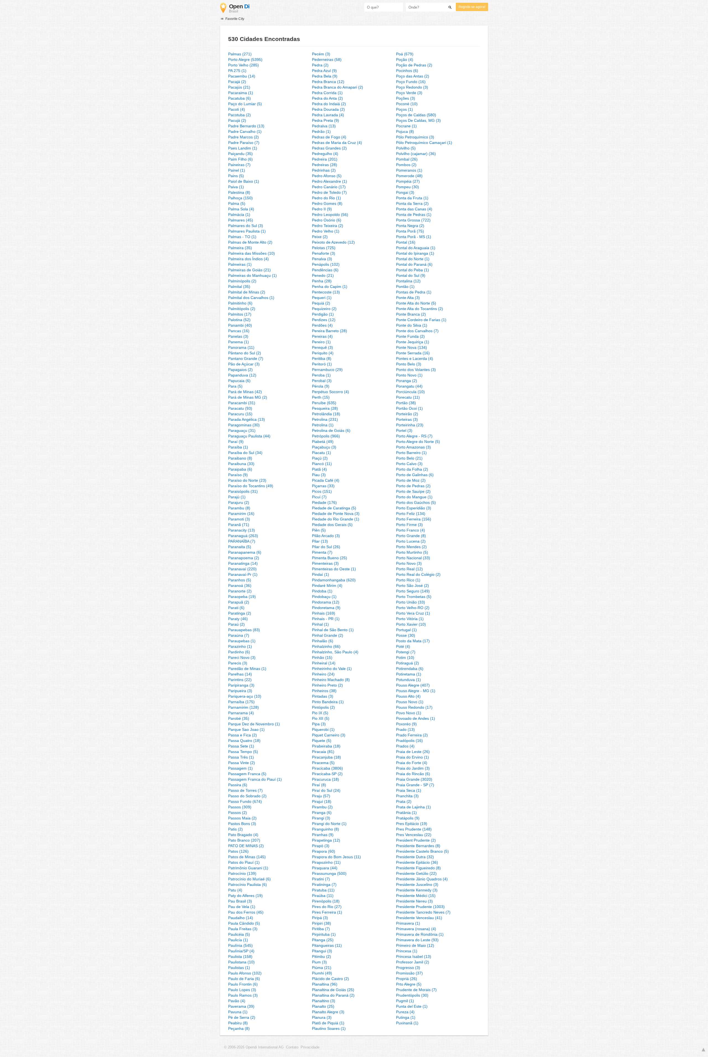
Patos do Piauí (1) (244, 862)
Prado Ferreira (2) (412, 735)
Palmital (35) (239, 286)
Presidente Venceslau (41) (419, 918)
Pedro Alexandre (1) (329, 181)
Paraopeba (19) (242, 596)
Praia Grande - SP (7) (415, 785)
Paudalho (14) (240, 918)
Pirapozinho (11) (326, 862)
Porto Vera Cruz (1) (413, 613)
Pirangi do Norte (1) (329, 823)
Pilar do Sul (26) (326, 547)
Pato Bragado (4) (243, 834)
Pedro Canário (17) (329, 187)
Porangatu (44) (409, 386)
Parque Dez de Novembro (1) (254, 724)
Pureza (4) (405, 1012)
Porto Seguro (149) (413, 591)
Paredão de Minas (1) (247, 668)
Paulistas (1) (239, 967)
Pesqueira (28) (325, 408)
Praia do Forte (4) (411, 762)
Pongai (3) (405, 192)
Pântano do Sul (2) (244, 353)
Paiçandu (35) (240, 153)
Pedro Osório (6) (326, 220)
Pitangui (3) (322, 951)
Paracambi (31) (241, 403)
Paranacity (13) (241, 530)
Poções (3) (405, 98)
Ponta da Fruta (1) (412, 198)
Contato (292, 1047)
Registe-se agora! (472, 7)
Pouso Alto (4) (408, 696)
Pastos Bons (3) (242, 823)
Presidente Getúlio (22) (416, 873)
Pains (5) (236, 176)
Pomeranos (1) (409, 170)
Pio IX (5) (320, 713)
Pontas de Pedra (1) (413, 292)
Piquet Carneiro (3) (328, 735)
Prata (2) (404, 801)
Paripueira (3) (240, 691)
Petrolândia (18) (326, 414)
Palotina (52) (239, 320)
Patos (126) (238, 851)
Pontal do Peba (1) (412, 270)
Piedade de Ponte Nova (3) (336, 513)
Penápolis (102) (326, 264)
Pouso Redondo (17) (414, 707)
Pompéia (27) (408, 181)
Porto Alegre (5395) (245, 59)
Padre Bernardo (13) (246, 126)
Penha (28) (322, 281)
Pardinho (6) (239, 652)
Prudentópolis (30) (412, 995)
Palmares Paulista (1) (247, 231)
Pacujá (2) (237, 120)
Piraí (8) (319, 785)
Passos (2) (237, 812)
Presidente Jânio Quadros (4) (422, 879)
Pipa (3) (319, 724)
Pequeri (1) (322, 297)
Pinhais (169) (323, 613)
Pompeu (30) (407, 187)
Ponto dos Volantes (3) (416, 369)
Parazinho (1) (240, 646)
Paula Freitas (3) (242, 929)
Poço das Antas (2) (412, 76)
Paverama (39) (241, 1006)
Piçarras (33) (323, 486)
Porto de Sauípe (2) (413, 491)
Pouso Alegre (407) (413, 685)
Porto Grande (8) (411, 535)
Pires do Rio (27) (327, 906)
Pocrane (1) (406, 126)
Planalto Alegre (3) (328, 1012)
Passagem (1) (240, 768)
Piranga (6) (322, 812)
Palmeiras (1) (240, 264)
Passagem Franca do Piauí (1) (255, 779)
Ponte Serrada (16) (413, 353)
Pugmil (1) (405, 1001)
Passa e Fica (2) (242, 735)
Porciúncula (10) (410, 392)
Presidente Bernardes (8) (418, 846)
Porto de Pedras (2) (413, 486)
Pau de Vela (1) (241, 906)
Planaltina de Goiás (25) (333, 990)
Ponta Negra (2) (410, 225)
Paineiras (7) (239, 165)
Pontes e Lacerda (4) (414, 358)
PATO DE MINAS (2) (246, 846)
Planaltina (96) (324, 984)
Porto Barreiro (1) (411, 452)
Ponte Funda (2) (410, 336)
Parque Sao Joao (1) (246, 729)
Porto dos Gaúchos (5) (416, 502)
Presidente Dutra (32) (415, 857)
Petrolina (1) (323, 425)
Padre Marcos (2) (243, 137)
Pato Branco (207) (244, 840)
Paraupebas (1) (242, 641)
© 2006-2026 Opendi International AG (254, 1047)
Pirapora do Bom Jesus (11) (336, 857)
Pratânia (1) (406, 812)
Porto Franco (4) (410, 530)
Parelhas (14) (240, 674)
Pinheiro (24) (323, 674)
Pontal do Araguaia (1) (415, 248)
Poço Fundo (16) (411, 81)
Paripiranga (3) (241, 685)
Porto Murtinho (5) (412, 552)
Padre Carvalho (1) (245, 131)
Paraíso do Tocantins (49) (250, 486)
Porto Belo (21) (409, 458)
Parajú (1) (237, 497)
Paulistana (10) (241, 962)
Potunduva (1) (408, 679)
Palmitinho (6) (240, 303)
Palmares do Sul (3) (245, 225)
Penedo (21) (323, 275)
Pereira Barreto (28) (329, 331)
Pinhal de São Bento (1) (333, 630)
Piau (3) (319, 475)
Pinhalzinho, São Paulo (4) (335, 652)
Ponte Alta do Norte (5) (416, 303)
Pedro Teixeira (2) (327, 225)
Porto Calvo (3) (409, 464)
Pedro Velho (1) (325, 231)
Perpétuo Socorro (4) (330, 392)
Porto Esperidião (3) (413, 508)
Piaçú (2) (320, 458)
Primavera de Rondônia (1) (420, 934)
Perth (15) (321, 397)
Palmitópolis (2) (241, 308)
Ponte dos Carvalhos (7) (417, 331)
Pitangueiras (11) (327, 945)
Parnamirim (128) (243, 707)
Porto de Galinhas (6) (415, 475)
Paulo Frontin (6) (243, 984)
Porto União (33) (410, 602)
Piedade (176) (324, 502)
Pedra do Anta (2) (327, 98)
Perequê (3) (322, 347)
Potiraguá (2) (407, 663)
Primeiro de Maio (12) (415, 945)
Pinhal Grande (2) (327, 635)
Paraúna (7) (238, 635)
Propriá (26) (406, 978)
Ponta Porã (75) (410, 231)
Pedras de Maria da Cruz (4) (337, 142)
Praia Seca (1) (408, 790)
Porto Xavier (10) (411, 624)
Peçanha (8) (239, 1028)
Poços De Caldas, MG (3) (418, 120)
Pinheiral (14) (323, 663)
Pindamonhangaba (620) (334, 580)
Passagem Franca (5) (247, 774)
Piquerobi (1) (323, 729)
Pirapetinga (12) (326, 840)
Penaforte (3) (323, 253)
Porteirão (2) (407, 414)
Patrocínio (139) (242, 873)
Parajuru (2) (238, 502)
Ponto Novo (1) (409, 375)
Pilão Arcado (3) (326, 535)
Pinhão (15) (322, 657)
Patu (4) (235, 890)
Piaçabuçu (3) (324, 447)
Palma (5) (236, 203)
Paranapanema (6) (244, 552)
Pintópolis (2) (323, 707)
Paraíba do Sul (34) (245, 452)
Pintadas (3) (322, 696)
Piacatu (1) (321, 452)
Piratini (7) (321, 879)
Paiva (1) (236, 187)
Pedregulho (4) (325, 153)
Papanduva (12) (242, 375)
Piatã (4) (319, 469)
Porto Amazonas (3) (413, 447)
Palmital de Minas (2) (246, 292)
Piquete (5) (321, 740)
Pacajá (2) (237, 81)
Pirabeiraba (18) (326, 746)
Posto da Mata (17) (413, 641)
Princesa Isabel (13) (413, 956)
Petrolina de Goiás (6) (331, 430)
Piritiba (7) (321, 929)
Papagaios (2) (240, 369)
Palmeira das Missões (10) (251, 253)
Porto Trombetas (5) (413, 596)
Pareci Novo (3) (242, 657)
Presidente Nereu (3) (414, 901)
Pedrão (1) (321, 131)
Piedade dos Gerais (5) (332, 524)
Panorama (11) (241, 347)
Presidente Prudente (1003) (420, 906)
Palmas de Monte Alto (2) (250, 242)
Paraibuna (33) (241, 464)
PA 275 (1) (237, 70)
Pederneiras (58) (327, 59)
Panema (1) (238, 342)
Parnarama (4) (241, 713)
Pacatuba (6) (239, 98)
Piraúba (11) (323, 895)
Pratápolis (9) (408, 818)
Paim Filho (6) (240, 159)
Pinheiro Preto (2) (327, 685)
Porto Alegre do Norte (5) (418, 441)
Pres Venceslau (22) (413, 834)
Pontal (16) (405, 242)
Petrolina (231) (325, 419)
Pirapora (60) (323, 851)
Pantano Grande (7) (245, 358)
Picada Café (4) (325, 480)
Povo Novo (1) (408, 713)
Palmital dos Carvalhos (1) (251, 297)
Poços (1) (404, 109)
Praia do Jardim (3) (413, 768)
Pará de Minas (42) (245, 392)
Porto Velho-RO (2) (413, 607)
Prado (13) (405, 729)
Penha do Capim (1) (329, 286)
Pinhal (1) (320, 624)
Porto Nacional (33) (413, 558)
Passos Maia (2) (242, 818)
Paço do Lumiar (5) (245, 104)
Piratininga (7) (324, 884)
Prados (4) (405, 746)
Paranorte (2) (240, 591)
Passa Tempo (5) (243, 751)
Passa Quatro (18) (244, 740)
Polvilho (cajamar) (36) (416, 153)
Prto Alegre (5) (408, 984)
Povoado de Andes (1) (415, 718)
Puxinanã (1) (407, 1023)
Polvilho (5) (406, 148)
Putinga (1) (405, 1017)
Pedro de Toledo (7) (329, 192)
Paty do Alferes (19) (245, 895)
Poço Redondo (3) (412, 87)
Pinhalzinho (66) (326, 646)
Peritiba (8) (321, 358)
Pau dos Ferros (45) (246, 912)
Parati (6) (236, 607)
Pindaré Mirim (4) (327, 585)
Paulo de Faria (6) (244, 978)
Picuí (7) (319, 497)
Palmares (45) (240, 220)
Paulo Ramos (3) (243, 995)
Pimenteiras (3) (325, 563)
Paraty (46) (238, 619)
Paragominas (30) (244, 425)
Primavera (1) (408, 923)
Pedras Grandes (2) (329, 148)
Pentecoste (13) (326, 292)
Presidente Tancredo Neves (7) (423, 912)
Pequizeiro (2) (324, 308)
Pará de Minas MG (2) (247, 397)
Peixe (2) (320, 236)
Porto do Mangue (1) (414, 497)
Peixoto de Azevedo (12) (333, 242)
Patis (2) (235, 829)
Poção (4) (404, 59)
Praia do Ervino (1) (412, 757)
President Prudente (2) (416, 840)
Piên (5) (319, 530)
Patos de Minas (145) (247, 857)
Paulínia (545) (240, 945)
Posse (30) (405, 635)
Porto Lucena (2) (411, 541)
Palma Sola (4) (241, 209)
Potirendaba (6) (409, 668)
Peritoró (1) (322, 364)
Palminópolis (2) (242, 281)
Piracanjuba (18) (326, 757)
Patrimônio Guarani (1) (248, 868)
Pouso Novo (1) (409, 702)
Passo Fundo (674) (245, 801)
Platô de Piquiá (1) (328, 1023)
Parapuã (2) (238, 602)
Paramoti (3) (239, 519)
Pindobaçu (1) (324, 596)
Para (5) (235, 386)
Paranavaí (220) (242, 569)
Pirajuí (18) (321, 801)
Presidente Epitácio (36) (417, 862)
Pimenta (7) (322, 552)
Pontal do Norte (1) (413, 259)
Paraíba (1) (238, 447)
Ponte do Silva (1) (411, 325)
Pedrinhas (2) (324, 170)
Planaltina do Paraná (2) (333, 995)
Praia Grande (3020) (414, 779)
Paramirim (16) (241, 513)
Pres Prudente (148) (414, 829)
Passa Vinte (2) (241, 762)
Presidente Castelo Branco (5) (422, 851)
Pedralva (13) (324, 126)
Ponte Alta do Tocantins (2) (419, 308)
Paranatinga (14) (243, 563)
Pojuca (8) (405, 131)
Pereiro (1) (321, 342)
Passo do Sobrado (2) (247, 796)
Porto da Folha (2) (412, 469)
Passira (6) (237, 785)
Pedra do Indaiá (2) (329, 104)
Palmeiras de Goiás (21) (249, 270)
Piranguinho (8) (325, 829)
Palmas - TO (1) (242, 236)
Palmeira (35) (240, 248)
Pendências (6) (325, 270)
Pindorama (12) (325, 602)
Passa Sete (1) (241, 746)
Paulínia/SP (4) (241, 951)
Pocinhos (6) (407, 70)
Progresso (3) (408, 967)
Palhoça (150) (240, 198)
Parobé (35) (238, 718)
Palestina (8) (239, 192)
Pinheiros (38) (324, 691)
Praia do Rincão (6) (413, 774)
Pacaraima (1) (240, 93)
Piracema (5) (323, 762)
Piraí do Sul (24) (326, 790)
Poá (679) (404, 54)
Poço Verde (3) (409, 93)
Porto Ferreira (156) (413, 519)
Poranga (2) (406, 380)
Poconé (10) (407, 104)
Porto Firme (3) (409, 524)
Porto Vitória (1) (410, 619)
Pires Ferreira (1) (327, 912)
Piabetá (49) (323, 441)
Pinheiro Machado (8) (331, 679)
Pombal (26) (407, 159)
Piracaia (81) (323, 751)
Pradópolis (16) (409, 740)
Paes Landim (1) (242, 148)
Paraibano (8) (240, 458)
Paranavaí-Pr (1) (242, 574)
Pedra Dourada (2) (328, 109)
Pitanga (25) (323, 940)
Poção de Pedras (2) (414, 65)
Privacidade (310, 1047)
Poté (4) (403, 646)
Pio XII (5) (320, 718)
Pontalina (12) (408, 281)
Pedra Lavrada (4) (328, 115)
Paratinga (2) (239, 613)
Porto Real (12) (409, 569)
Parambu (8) (239, 508)
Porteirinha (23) (409, 425)
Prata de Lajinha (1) (413, 807)
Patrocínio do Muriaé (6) (249, 879)
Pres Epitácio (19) (411, 823)
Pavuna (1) (238, 1012)
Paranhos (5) (239, 580)
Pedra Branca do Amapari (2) (337, 87)
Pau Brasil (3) (240, 901)
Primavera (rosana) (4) (416, 929)
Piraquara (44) (324, 868)
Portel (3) (404, 430)
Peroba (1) (321, 375)
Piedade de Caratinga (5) (334, 508)
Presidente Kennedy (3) (417, 890)
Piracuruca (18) (325, 779)
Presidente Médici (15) (416, 895)
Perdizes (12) (323, 320)
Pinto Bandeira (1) (328, 702)
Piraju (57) (321, 796)
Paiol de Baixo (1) (243, 181)
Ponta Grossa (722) (413, 220)
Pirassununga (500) (329, 873)
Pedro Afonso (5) (327, 176)
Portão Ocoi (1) (409, 408)
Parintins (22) (240, 679)
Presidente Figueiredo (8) (418, 868)
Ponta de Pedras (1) (413, 214)
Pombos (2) (406, 165)
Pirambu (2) (322, 807)
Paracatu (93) (240, 408)
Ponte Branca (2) (411, 314)
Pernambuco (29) (327, 369)
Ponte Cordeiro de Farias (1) (421, 320)
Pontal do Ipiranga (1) (415, 253)
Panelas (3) (238, 336)
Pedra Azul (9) (324, 70)
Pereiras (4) (322, 336)
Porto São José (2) (412, 585)
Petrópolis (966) (326, 436)
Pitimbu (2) (321, 956)
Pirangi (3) (321, 818)
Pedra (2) (320, 65)
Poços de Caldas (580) (416, 115)
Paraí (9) (236, 441)
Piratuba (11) (323, 890)
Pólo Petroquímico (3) (415, 137)
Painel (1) (236, 170)
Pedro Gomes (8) (327, 203)
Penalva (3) (322, 259)
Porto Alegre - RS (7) (414, 436)
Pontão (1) (405, 286)
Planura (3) (322, 1017)
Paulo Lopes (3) (242, 990)
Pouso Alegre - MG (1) (415, 691)
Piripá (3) (320, 918)
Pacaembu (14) (241, 76)
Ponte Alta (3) (408, 297)
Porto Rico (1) (408, 580)
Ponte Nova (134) (411, 347)
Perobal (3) (322, 380)
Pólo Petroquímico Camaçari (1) (424, 142)
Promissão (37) (409, 973)
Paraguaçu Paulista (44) (249, 436)
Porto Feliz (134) (410, 513)
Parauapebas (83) (244, 630)
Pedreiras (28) (324, 165)
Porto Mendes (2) (411, 547)
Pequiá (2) (321, 303)
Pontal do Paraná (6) (414, 264)
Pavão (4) (236, 1001)
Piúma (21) (321, 967)
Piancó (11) (322, 464)
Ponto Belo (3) (408, 364)
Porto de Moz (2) (411, 480)
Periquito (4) (323, 353)
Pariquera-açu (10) (244, 696)
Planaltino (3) (323, 1001)
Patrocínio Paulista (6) (247, 884)
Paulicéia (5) (239, 934)
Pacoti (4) (236, 109)
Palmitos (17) (239, 314)
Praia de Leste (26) (413, 751)
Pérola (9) (320, 386)
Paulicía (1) (238, 940)
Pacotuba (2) (239, 115)
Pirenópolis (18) (326, 901)
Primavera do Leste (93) (417, 940)
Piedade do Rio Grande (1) (335, 519)
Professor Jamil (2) (412, 962)
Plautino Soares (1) (329, 1028)
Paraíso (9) (238, 475)
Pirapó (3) (320, 846)
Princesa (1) (406, 951)
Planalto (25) (323, 1006)
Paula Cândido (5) (244, 923)
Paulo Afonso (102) (245, 973)
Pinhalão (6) (322, 641)
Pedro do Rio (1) (326, 198)
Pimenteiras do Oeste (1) (334, 569)
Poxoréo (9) (406, 724)
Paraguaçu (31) (242, 430)
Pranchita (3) (407, 796)
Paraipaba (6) (240, 469)
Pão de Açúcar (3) (244, 364)
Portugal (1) (406, 630)
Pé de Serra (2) (241, 1017)
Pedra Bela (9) (324, 76)
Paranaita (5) (239, 547)
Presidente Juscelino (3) (417, 884)
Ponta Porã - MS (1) (413, 236)
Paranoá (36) (239, 585)
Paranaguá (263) (243, 535)
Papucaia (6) (239, 380)
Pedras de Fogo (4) (329, 137)
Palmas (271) (240, 54)
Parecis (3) (237, 663)
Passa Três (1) (241, 757)
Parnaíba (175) (241, 702)
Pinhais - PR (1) (326, 619)
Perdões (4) (322, 325)
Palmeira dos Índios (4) (248, 259)
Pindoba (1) (322, 591)
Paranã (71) (238, 524)
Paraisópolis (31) (243, 491)
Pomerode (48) (409, 176)
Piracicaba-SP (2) (327, 774)
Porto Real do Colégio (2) (418, 574)
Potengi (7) (405, 652)
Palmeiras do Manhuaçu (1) (252, 275)
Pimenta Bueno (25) (329, 558)
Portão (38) (406, 403)
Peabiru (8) (238, 1023)
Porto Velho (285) (243, 65)
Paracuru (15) (240, 414)
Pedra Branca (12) (328, 81)
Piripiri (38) (321, 923)
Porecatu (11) (408, 397)
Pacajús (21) (239, 87)
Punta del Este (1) (412, 1006)
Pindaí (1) (320, 574)
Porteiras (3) (407, 419)
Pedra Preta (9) (325, 120)
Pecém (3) (321, 54)
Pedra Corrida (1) (327, 93)
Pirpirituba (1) (324, 934)
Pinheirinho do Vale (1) (332, 668)
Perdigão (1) (323, 314)
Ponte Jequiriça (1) (412, 342)
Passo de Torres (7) (245, 790)
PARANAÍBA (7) (241, 541)
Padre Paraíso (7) (243, 142)
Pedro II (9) (322, 209)
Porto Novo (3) (409, 563)
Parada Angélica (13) (246, 419)
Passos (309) (239, 807)
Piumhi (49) (322, 973)
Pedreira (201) (324, 159)
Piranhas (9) (323, 834)
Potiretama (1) (408, 674)
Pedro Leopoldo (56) (330, 214)
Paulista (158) (240, 956)
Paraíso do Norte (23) (247, 480)
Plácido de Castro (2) (330, 978)
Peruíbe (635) (324, 403)
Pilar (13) (320, 541)
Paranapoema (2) (243, 558)
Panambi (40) (240, 325)
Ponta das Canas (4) (414, 209)
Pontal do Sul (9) (410, 275)
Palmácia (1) (239, 214)
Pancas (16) (238, 331)
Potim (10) (405, 657)
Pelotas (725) (323, 248)
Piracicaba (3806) (327, 768)
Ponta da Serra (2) (412, 203)
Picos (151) (322, 491)
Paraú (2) (236, 624)
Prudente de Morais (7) (416, 990)
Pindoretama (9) (326, 607)
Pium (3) (319, 962)
